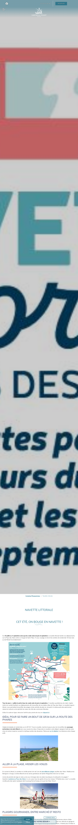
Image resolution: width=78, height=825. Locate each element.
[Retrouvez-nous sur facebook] (7, 3)
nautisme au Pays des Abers (17, 779)
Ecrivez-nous (51, 817)
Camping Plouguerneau (33, 596)
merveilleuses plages (48, 771)
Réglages (28, 822)
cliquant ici (46, 712)
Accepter (28, 819)
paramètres (20, 822)
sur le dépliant (54, 731)
